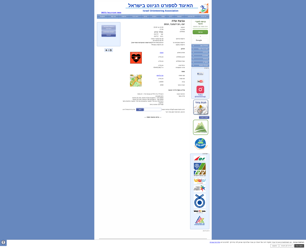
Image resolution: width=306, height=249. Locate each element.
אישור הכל (299, 246)
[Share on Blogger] (106, 50)
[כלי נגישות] (3, 242)
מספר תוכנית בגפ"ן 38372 (111, 12)
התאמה (274, 246)
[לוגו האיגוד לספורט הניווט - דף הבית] (203, 12)
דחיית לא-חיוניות (286, 246)
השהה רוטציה (204, 117)
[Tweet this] (111, 50)
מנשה (161, 52)
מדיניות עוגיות (215, 242)
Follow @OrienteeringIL (200, 96)
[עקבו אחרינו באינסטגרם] (200, 89)
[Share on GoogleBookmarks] (108, 50)
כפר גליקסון (160, 75)
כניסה (200, 32)
